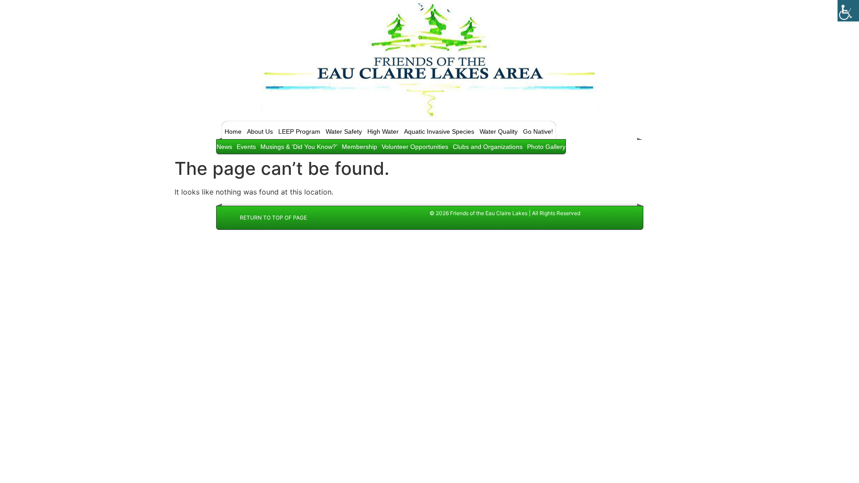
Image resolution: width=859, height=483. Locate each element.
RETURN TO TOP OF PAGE (273, 217)
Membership (359, 146)
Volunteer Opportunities (415, 146)
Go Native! (538, 131)
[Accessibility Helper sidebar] (848, 10)
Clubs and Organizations (488, 146)
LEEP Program (299, 131)
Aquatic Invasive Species (439, 131)
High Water (383, 131)
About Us (260, 131)
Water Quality (499, 131)
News (224, 146)
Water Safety (344, 131)
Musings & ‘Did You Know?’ (298, 146)
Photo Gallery (546, 146)
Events (246, 146)
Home (233, 131)
